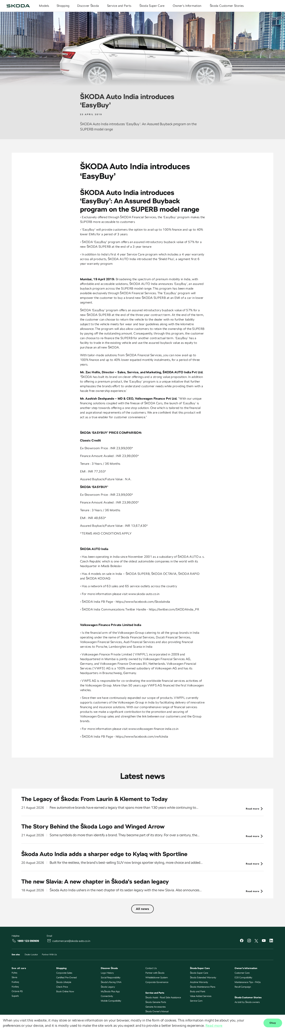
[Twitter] (256, 941)
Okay (272, 1023)
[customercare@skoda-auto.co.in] (49, 940)
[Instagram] (249, 941)
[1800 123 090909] (14, 940)
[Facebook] (242, 941)
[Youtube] (264, 941)
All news (142, 909)
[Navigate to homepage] (18, 5)
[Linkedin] (271, 941)
